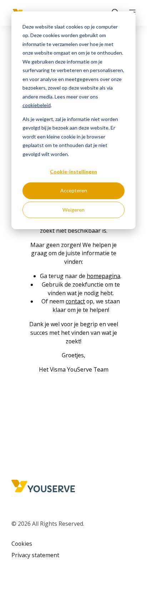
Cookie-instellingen (73, 171)
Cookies (21, 544)
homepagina (103, 276)
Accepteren (73, 190)
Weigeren (73, 210)
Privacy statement (35, 555)
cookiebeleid (36, 105)
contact (75, 301)
